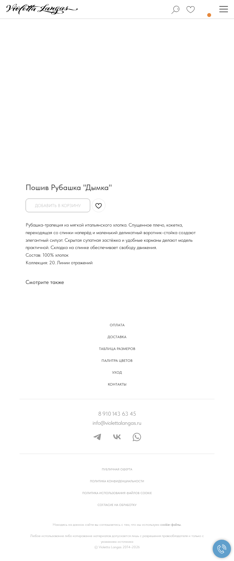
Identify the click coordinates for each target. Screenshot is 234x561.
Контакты (117, 384)
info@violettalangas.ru (117, 423)
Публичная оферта (117, 469)
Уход (117, 372)
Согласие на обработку (117, 505)
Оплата (117, 325)
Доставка (117, 337)
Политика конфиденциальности (117, 481)
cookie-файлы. (170, 524)
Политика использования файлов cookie (117, 493)
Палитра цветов (117, 360)
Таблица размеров (117, 349)
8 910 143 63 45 (117, 413)
